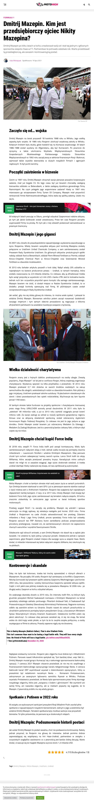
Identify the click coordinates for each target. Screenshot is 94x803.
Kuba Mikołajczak (15, 60)
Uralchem (43, 766)
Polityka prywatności (26, 798)
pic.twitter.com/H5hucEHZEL (58, 637)
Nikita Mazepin (32, 766)
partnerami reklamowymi (47, 787)
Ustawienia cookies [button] (10, 798)
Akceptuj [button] (40, 798)
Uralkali (51, 766)
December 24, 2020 (36, 641)
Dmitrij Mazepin (19, 766)
